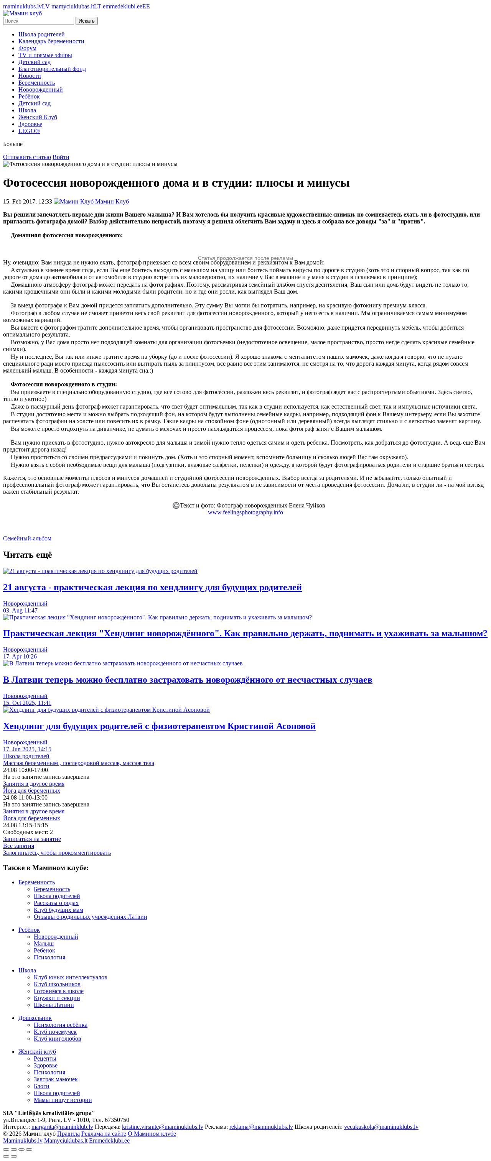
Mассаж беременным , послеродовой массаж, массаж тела (78, 763)
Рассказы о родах (56, 903)
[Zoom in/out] (29, 1149)
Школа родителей (41, 34)
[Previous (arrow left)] (6, 1156)
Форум (27, 48)
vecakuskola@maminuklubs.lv (381, 1126)
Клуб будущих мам (58, 909)
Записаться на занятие (32, 839)
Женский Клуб (37, 117)
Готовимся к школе (59, 991)
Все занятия (18, 845)
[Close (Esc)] (6, 1149)
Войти (61, 157)
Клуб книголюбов (57, 1038)
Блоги (41, 1086)
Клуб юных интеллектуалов (70, 977)
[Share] (14, 1149)
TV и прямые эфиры (45, 55)
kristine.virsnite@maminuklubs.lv (162, 1126)
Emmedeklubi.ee (109, 1140)
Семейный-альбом (27, 538)
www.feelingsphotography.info (245, 512)
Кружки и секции (57, 998)
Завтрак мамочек (56, 1079)
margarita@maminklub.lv (62, 1126)
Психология (49, 957)
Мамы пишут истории (63, 1100)
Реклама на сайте (103, 1133)
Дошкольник (35, 1018)
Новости (29, 75)
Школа (27, 110)
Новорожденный (40, 89)
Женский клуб (37, 1051)
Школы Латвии (54, 1005)
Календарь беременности (51, 41)
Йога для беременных (31, 790)
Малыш (44, 943)
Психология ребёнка (60, 1024)
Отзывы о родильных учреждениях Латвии (90, 916)
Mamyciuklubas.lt (65, 1140)
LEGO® (29, 131)
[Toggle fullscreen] (21, 1149)
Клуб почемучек (55, 1031)
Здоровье (30, 124)
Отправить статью (27, 157)
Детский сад (34, 62)
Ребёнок (29, 96)
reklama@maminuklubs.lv (261, 1126)
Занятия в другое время (33, 783)
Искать (87, 21)
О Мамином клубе (152, 1133)
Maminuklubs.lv (23, 1140)
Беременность (36, 82)
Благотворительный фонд (52, 69)
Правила (68, 1133)
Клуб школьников (57, 984)
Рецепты (45, 1058)
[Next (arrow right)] (14, 1156)
